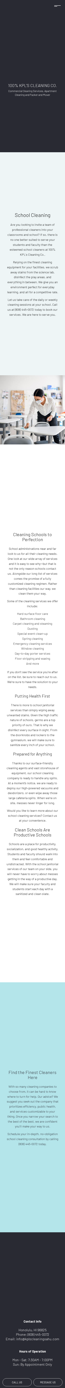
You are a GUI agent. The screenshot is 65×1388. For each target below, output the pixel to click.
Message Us (48, 1382)
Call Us (17, 1382)
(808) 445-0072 (38, 1334)
